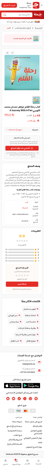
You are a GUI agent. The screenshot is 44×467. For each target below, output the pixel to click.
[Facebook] (36, 398)
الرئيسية (38, 28)
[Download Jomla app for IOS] (13, 385)
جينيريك (25, 207)
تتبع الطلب (17, 435)
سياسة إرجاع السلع (14, 426)
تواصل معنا (37, 417)
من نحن (18, 417)
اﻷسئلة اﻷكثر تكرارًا (14, 444)
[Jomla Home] (38, 14)
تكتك (40, 442)
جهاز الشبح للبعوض (34, 447)
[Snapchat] (8, 398)
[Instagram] (30, 398)
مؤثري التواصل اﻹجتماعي (36, 432)
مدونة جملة (17, 421)
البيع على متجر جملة (33, 421)
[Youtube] (13, 398)
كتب (26, 202)
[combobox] (19, 15)
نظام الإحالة (37, 426)
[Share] (7, 53)
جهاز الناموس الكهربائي (33, 438)
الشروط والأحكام (15, 439)
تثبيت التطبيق (9, 5)
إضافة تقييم (22, 284)
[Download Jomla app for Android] (31, 385)
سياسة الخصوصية (15, 430)
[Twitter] (25, 398)
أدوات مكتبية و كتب (23, 28)
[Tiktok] (19, 398)
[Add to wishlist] (12, 53)
